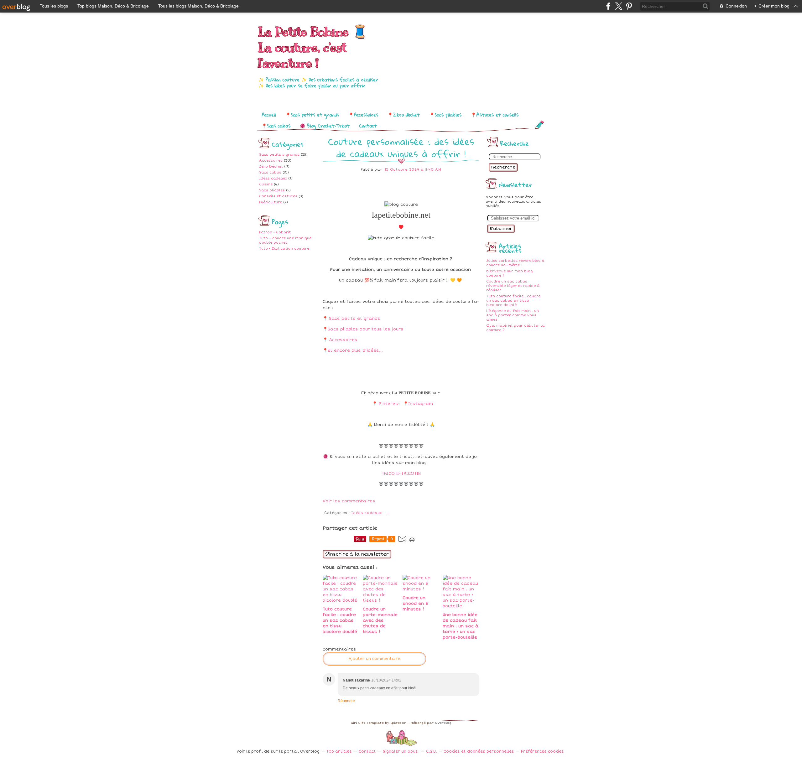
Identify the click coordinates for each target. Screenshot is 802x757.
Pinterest (389, 403)
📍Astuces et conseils (494, 114)
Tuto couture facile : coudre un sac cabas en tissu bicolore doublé (513, 300)
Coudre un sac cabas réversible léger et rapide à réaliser (512, 285)
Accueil (269, 114)
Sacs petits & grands (279, 155)
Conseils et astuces (278, 196)
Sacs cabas (270, 172)
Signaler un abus (401, 751)
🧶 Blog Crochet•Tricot (325, 125)
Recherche (503, 167)
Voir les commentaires (349, 501)
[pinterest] (629, 6)
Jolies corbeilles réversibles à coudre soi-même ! (515, 263)
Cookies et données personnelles (479, 751)
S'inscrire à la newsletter (357, 554)
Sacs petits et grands (354, 318)
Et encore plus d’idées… (355, 350)
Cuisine (266, 184)
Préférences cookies (542, 751)
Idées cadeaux (273, 178)
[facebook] (608, 6)
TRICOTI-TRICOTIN (401, 473)
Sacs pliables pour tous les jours (366, 329)
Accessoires (271, 160)
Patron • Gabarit (275, 232)
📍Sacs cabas (276, 125)
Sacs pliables (272, 190)
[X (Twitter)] (618, 6)
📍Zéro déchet (404, 114)
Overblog (443, 723)
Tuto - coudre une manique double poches (285, 240)
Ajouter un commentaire (374, 658)
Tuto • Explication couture (284, 248)
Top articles (339, 751)
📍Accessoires (363, 114)
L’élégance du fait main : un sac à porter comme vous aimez (512, 315)
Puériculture (270, 202)
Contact (368, 125)
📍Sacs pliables (445, 114)
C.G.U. (431, 751)
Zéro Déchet (271, 166)
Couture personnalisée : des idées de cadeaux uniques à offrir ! (401, 147)
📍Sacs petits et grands (312, 114)
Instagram (420, 403)
